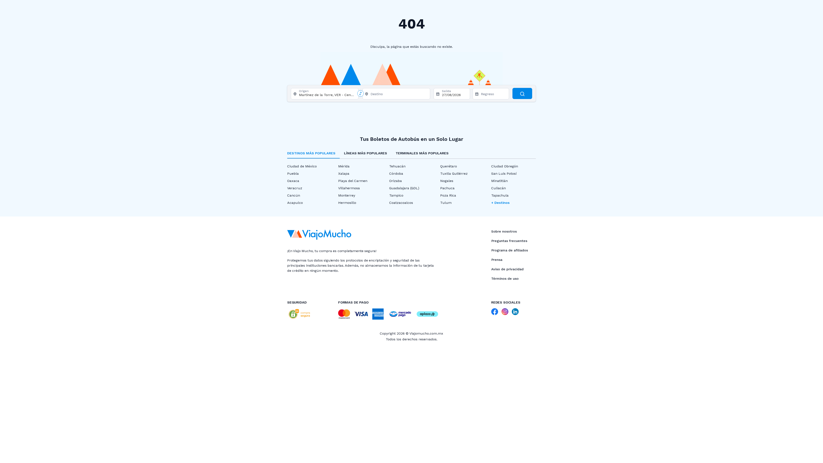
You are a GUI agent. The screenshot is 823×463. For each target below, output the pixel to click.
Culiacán (498, 188)
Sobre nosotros (504, 231)
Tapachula (500, 195)
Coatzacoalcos (401, 203)
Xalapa (343, 173)
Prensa (496, 260)
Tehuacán (397, 166)
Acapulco (295, 203)
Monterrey (346, 195)
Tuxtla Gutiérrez (454, 173)
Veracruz (294, 188)
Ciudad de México (302, 166)
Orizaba (395, 181)
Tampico (396, 195)
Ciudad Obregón (504, 166)
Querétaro (448, 166)
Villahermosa (349, 188)
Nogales (446, 181)
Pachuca (447, 188)
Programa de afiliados (509, 250)
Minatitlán (499, 181)
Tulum (446, 203)
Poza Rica (448, 195)
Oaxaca (293, 181)
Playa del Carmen (352, 181)
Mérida (344, 166)
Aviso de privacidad (507, 269)
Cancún (293, 195)
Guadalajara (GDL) (404, 188)
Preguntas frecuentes (509, 241)
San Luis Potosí (504, 173)
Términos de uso (505, 279)
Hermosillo (347, 203)
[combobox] (327, 95)
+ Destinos (500, 203)
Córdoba (396, 173)
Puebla (293, 173)
